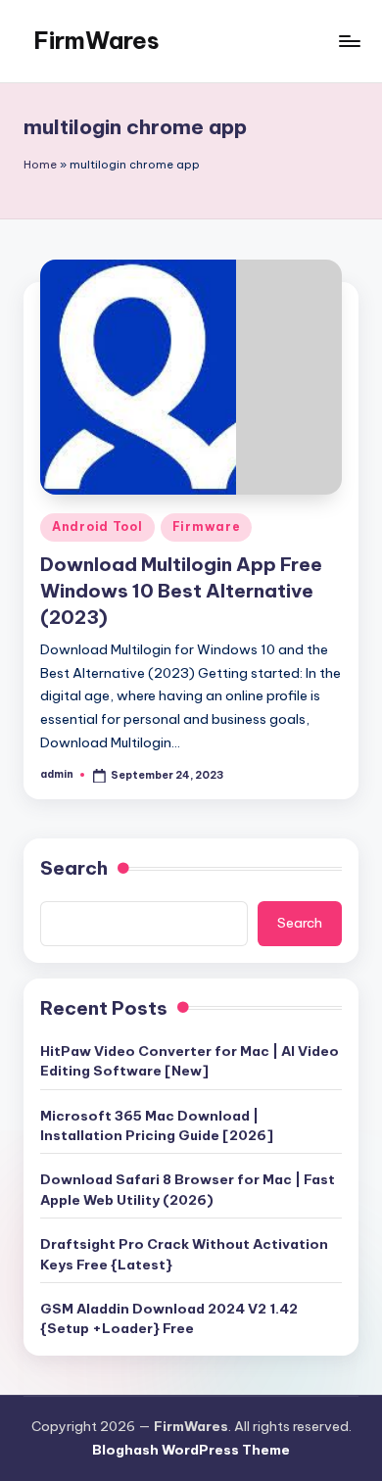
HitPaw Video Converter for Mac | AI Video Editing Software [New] (189, 1060)
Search (74, 868)
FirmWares (96, 40)
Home (40, 164)
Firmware (206, 526)
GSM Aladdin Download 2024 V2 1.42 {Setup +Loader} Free (169, 1318)
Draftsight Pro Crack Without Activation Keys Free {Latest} (184, 1253)
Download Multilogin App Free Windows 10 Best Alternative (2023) (181, 590)
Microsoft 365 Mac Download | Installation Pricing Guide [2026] (156, 1125)
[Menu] (348, 40)
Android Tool (97, 526)
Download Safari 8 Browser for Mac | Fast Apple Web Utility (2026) (187, 1189)
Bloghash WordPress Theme (191, 1449)
